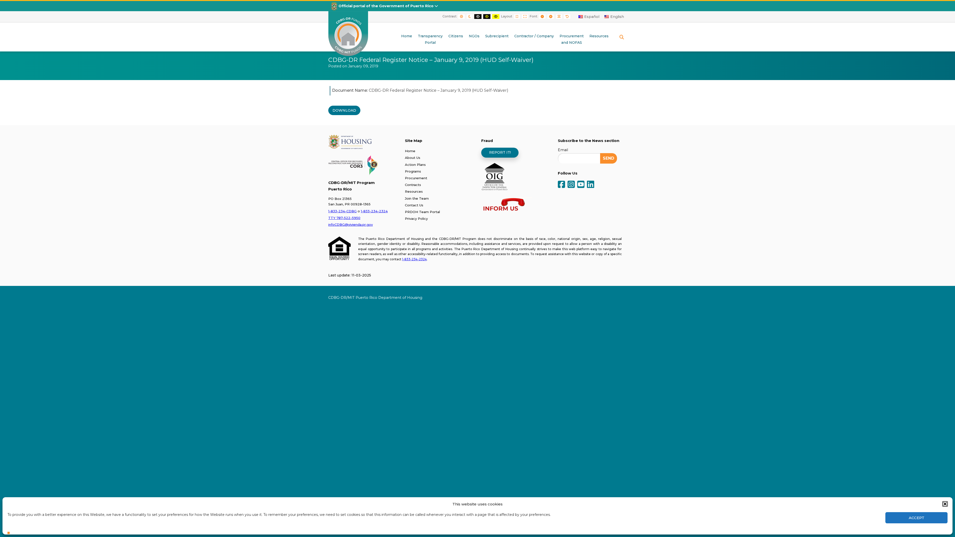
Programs (413, 171)
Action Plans (415, 165)
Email (563, 150)
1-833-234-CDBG (342, 211)
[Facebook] (561, 184)
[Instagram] (571, 184)
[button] (945, 503)
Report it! (500, 152)
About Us (412, 158)
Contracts (413, 185)
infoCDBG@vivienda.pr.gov (350, 224)
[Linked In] (590, 184)
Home (410, 151)
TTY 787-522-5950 (344, 218)
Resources (414, 191)
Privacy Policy (416, 219)
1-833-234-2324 (374, 211)
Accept (916, 517)
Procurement (416, 178)
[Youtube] (580, 184)
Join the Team (417, 198)
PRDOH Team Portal (422, 212)
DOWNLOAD (344, 110)
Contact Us (414, 205)
